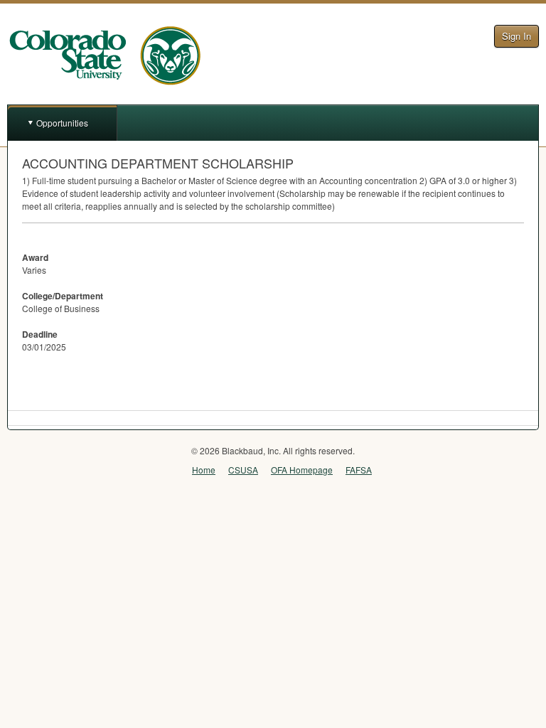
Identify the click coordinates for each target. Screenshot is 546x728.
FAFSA (359, 470)
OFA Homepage (302, 470)
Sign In (516, 36)
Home (203, 470)
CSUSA (243, 470)
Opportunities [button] (62, 123)
